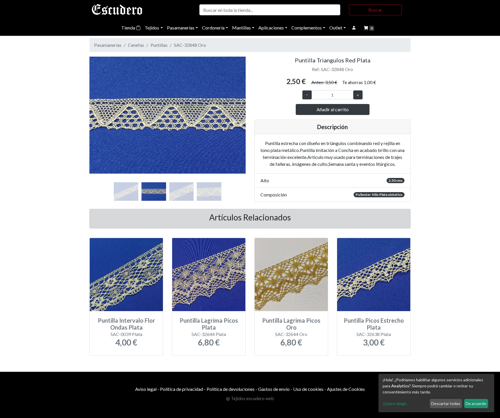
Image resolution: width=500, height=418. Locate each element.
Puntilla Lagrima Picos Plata (209, 324)
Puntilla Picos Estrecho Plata (374, 324)
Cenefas (136, 45)
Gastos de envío (274, 389)
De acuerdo (476, 403)
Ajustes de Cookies (346, 389)
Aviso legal (146, 389)
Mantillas (241, 27)
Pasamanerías (180, 27)
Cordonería (213, 27)
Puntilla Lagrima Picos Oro (291, 324)
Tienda (128, 27)
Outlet (335, 27)
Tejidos (152, 27)
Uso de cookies (308, 389)
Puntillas (159, 45)
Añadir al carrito (333, 109)
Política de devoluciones (231, 389)
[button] (101, 121)
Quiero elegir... (396, 403)
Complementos (306, 27)
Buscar (375, 9)
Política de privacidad (181, 389)
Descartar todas (445, 403)
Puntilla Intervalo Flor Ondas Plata (126, 324)
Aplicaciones (271, 27)
